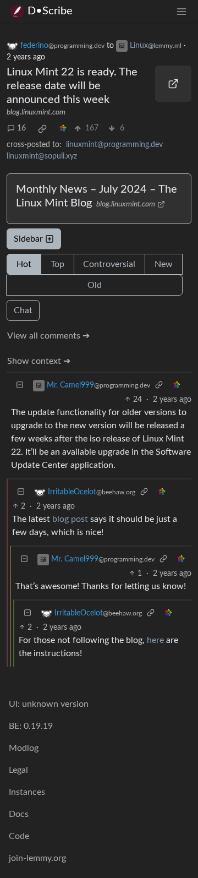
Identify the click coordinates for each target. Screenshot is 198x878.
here (155, 640)
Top (57, 264)
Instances (27, 792)
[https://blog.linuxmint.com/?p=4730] (173, 84)
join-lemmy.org (37, 858)
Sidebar (28, 239)
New (164, 264)
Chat (23, 310)
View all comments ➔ (48, 335)
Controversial (109, 264)
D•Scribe (50, 11)
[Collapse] (20, 385)
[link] (42, 128)
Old (94, 285)
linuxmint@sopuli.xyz (42, 156)
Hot (23, 264)
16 (21, 128)
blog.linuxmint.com (36, 112)
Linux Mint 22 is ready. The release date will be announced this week (72, 86)
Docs (19, 814)
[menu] (181, 11)
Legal (18, 770)
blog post (70, 519)
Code (19, 836)
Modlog (23, 748)
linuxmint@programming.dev (114, 145)
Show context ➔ (38, 361)
